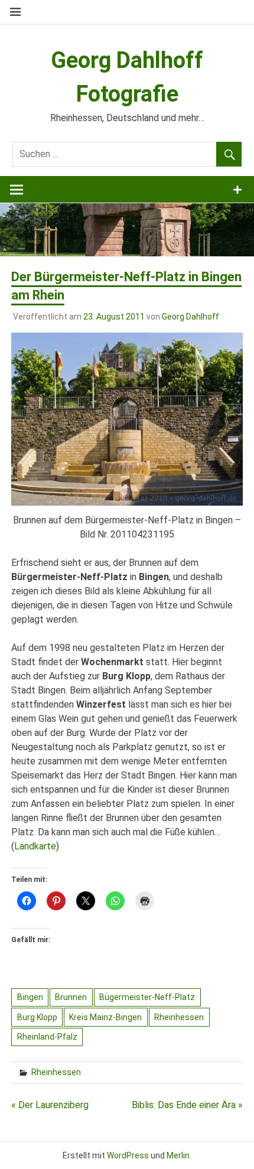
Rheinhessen (179, 1017)
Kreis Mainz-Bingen (105, 1017)
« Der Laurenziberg (50, 1105)
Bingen (30, 997)
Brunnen (71, 997)
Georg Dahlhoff (190, 316)
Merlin (178, 1155)
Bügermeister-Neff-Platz (147, 997)
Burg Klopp (37, 1017)
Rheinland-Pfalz (47, 1036)
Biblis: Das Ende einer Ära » (187, 1105)
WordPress (128, 1155)
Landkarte (35, 846)
